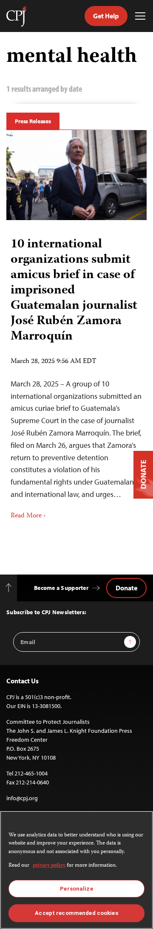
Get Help (106, 16)
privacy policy (49, 865)
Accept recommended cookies (76, 913)
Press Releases (33, 121)
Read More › (28, 516)
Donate (126, 588)
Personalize (76, 888)
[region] (76, 870)
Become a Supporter (61, 588)
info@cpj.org (22, 798)
